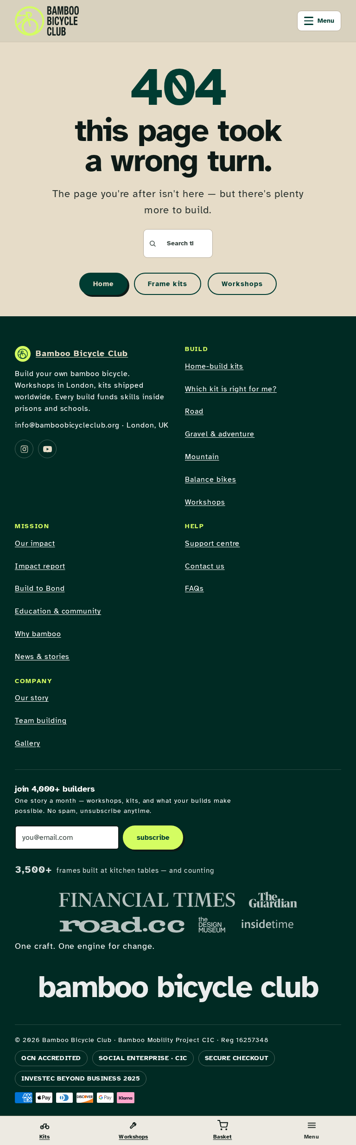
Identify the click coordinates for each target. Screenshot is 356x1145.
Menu (326, 21)
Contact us (205, 566)
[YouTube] (47, 449)
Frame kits (168, 284)
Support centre (212, 543)
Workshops (242, 284)
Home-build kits (214, 366)
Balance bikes (210, 479)
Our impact (35, 543)
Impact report (40, 566)
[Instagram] (24, 449)
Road (194, 411)
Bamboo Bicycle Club (82, 353)
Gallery (27, 743)
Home (103, 284)
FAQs (194, 588)
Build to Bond (39, 588)
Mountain (202, 456)
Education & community (58, 611)
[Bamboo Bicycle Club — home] (47, 21)
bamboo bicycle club (178, 987)
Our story (32, 698)
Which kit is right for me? (231, 389)
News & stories (42, 656)
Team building (40, 720)
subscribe (153, 837)
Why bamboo (38, 634)
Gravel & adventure (219, 434)
